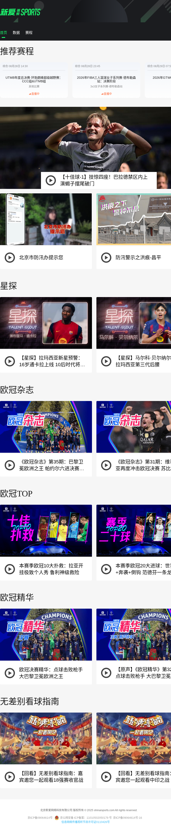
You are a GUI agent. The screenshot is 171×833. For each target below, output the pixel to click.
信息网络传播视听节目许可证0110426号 (85, 822)
